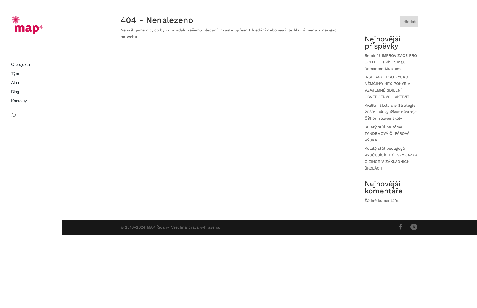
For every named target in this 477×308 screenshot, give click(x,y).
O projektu (20, 65)
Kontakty (19, 101)
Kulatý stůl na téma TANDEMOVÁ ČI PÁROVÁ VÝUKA (387, 133)
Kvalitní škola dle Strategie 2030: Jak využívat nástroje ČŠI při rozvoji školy (391, 112)
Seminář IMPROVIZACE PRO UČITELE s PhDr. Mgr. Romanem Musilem (391, 62)
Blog (15, 92)
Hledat (409, 21)
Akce (15, 83)
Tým (15, 74)
